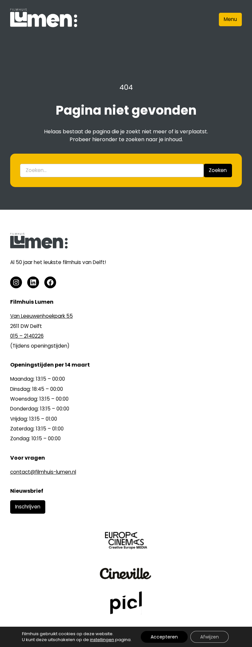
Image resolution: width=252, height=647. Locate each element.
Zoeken (218, 170)
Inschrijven (27, 506)
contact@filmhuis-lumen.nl (43, 471)
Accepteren (164, 637)
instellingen (102, 640)
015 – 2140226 (27, 336)
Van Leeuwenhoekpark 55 (41, 316)
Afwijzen (209, 637)
